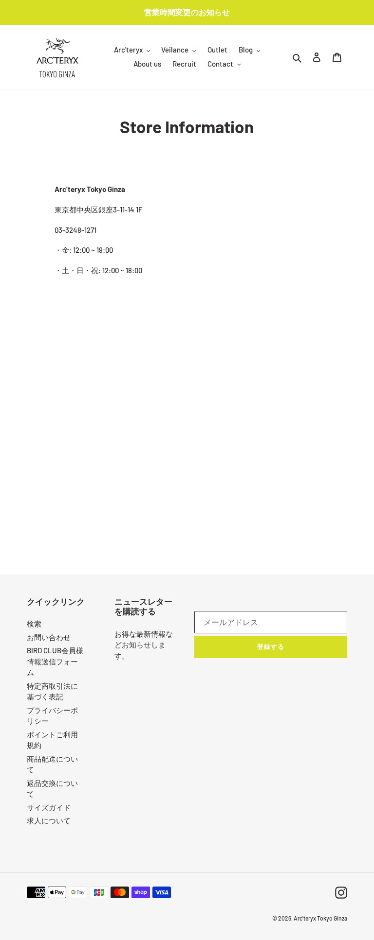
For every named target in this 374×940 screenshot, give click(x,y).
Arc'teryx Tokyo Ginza (320, 918)
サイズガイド (49, 807)
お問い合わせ (49, 637)
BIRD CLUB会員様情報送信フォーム (55, 661)
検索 (34, 623)
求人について (49, 820)
